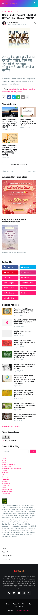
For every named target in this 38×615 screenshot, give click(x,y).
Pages (4, 462)
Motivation (5, 473)
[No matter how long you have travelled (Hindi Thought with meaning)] (7, 416)
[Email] (23, 97)
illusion (25, 89)
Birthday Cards (7, 489)
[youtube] (19, 593)
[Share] (34, 23)
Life (3, 475)
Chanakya (5, 485)
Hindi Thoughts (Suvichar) (11, 426)
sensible (32, 89)
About (4, 460)
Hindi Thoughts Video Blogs (11, 468)
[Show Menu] (3, 3)
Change (4, 481)
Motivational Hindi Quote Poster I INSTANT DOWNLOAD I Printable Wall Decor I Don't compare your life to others (24, 379)
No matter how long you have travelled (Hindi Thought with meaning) (25, 416)
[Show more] (27, 97)
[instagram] (24, 593)
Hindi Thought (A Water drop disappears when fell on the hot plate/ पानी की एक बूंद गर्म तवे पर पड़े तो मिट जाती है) (25, 354)
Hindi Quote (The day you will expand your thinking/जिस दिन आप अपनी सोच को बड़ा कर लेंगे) (23, 393)
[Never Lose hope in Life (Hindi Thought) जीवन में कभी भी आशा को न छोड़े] (7, 343)
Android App (6, 466)
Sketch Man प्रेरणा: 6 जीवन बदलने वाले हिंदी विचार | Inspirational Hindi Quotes (25, 322)
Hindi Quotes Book (8, 464)
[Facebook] (9, 97)
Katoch (4, 487)
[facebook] (9, 593)
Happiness (5, 479)
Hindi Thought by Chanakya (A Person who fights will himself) (24, 366)
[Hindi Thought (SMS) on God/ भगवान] (7, 333)
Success (5, 477)
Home (4, 11)
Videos (4, 471)
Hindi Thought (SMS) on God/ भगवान (23, 332)
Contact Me (6, 493)
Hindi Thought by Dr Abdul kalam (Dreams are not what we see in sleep (24, 405)
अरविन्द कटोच (6, 92)
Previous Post (8, 171)
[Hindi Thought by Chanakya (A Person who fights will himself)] (7, 367)
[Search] (35, 3)
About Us (5, 552)
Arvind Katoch (13, 11)
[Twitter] (14, 97)
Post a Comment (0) (19, 164)
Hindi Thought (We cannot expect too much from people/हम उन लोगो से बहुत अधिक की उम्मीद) (9, 123)
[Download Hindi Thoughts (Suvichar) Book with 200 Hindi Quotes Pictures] (7, 311)
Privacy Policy (7, 556)
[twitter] (14, 593)
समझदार (20, 92)
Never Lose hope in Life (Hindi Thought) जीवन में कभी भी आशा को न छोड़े (24, 342)
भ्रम (12, 92)
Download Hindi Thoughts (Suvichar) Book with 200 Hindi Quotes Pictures (23, 311)
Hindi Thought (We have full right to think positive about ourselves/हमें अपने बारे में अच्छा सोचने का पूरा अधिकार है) (9, 150)
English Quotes (7, 491)
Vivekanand (6, 483)
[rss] (29, 593)
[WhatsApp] (18, 97)
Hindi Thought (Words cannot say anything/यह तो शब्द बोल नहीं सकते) (28, 122)
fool (21, 89)
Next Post (31, 171)
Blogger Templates (23, 610)
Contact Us (6, 559)
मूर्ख (15, 92)
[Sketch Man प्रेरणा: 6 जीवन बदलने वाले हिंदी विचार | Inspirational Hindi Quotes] (7, 322)
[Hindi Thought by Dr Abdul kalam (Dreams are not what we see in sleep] (7, 405)
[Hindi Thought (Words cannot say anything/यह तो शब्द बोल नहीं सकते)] (28, 112)
